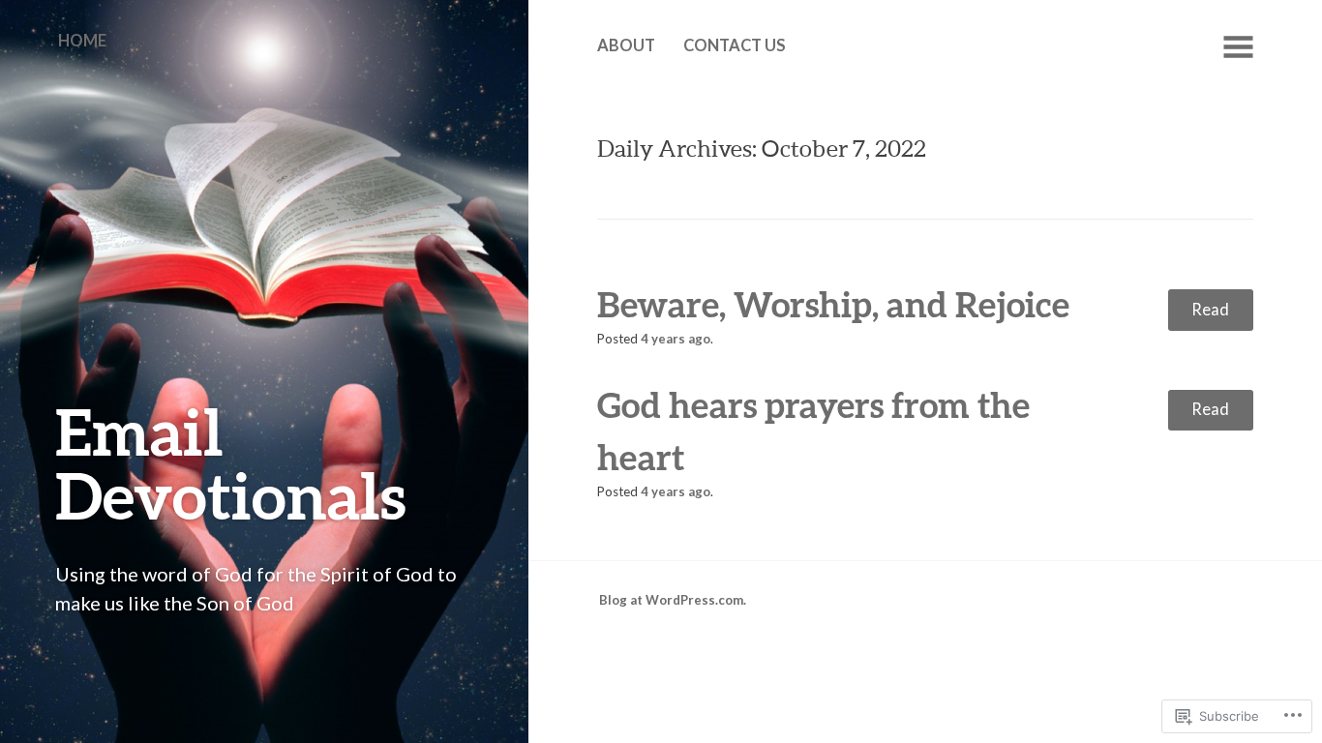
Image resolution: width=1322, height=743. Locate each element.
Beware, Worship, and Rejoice (833, 303)
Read (1210, 309)
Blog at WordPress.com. (672, 600)
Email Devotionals (230, 463)
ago (675, 338)
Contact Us (734, 45)
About (626, 45)
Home (82, 40)
